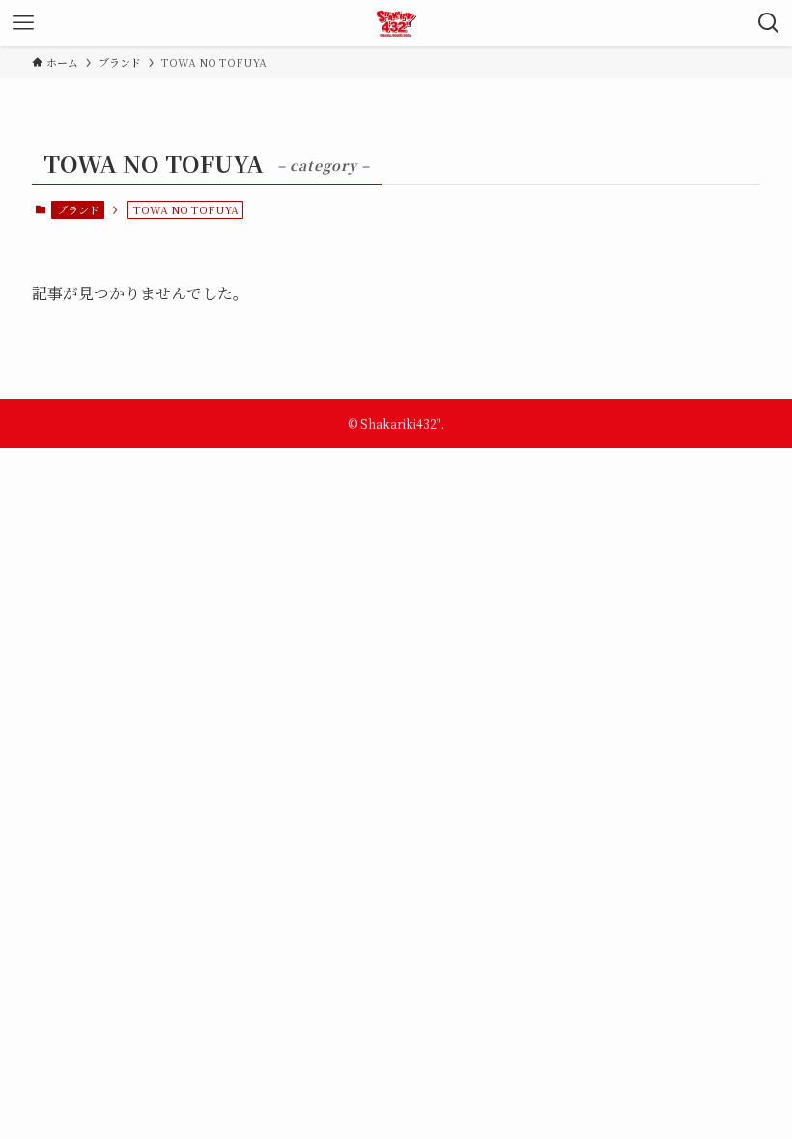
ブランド (78, 209)
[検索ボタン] (769, 23)
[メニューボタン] (23, 23)
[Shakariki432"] (396, 23)
